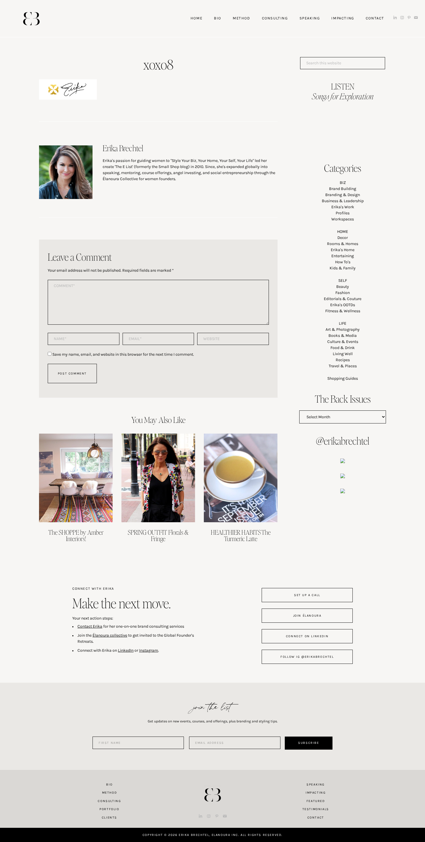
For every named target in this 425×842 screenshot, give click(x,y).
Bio (109, 784)
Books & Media (342, 335)
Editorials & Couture (342, 298)
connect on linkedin (307, 636)
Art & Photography (343, 329)
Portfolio (109, 809)
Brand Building (342, 188)
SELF (342, 280)
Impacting (316, 792)
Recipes (343, 359)
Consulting (109, 801)
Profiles (343, 213)
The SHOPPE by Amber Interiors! (76, 535)
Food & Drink (342, 347)
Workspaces (342, 219)
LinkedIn (126, 650)
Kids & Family (343, 268)
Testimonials (315, 809)
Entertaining (342, 255)
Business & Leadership (343, 200)
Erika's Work (342, 206)
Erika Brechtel (31, 18)
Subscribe (308, 743)
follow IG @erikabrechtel (307, 657)
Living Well (343, 353)
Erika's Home (342, 249)
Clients (109, 817)
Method (109, 792)
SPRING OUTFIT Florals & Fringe (158, 535)
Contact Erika (89, 626)
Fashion (342, 292)
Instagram (148, 650)
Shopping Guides (342, 378)
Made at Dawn (212, 785)
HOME (342, 231)
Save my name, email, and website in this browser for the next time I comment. (123, 354)
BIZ (343, 182)
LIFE (342, 323)
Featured (315, 801)
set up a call (307, 595)
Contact (315, 817)
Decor (342, 237)
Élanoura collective (110, 635)
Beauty (342, 286)
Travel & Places (343, 366)
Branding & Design (342, 194)
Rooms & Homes (342, 243)
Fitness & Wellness (342, 310)
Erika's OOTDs (342, 304)
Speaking (315, 784)
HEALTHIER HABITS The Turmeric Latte (241, 535)
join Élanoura (307, 616)
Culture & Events (342, 341)
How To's (342, 262)
